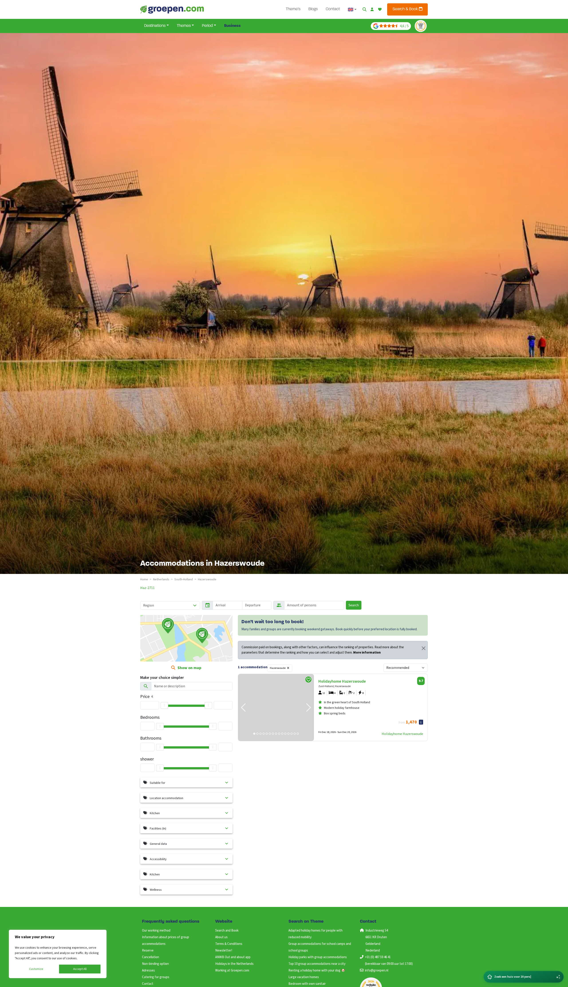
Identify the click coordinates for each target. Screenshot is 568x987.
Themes (184, 26)
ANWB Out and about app (232, 957)
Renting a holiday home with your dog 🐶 (316, 970)
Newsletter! (223, 950)
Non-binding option (155, 963)
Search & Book (405, 9)
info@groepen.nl (376, 970)
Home (144, 579)
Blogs (313, 9)
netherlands (161, 579)
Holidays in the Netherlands (234, 963)
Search (354, 605)
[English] (352, 9)
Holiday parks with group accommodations (317, 957)
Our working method (156, 930)
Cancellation (150, 957)
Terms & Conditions (228, 944)
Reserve (148, 950)
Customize (36, 969)
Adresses (148, 970)
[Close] (424, 648)
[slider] (164, 705)
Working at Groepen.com (232, 970)
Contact (333, 9)
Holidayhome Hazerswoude (402, 733)
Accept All (80, 969)
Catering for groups (155, 977)
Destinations (155, 26)
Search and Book (227, 930)
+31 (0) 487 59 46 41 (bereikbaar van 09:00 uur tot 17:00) (389, 960)
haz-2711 (147, 587)
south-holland (183, 579)
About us (221, 937)
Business (232, 26)
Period (207, 26)
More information (367, 652)
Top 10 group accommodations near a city (316, 963)
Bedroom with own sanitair (307, 983)
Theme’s (293, 9)
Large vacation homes (303, 977)
